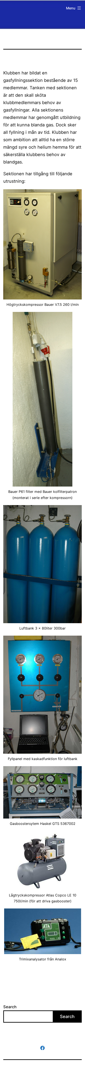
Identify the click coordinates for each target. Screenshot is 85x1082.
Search (10, 1007)
